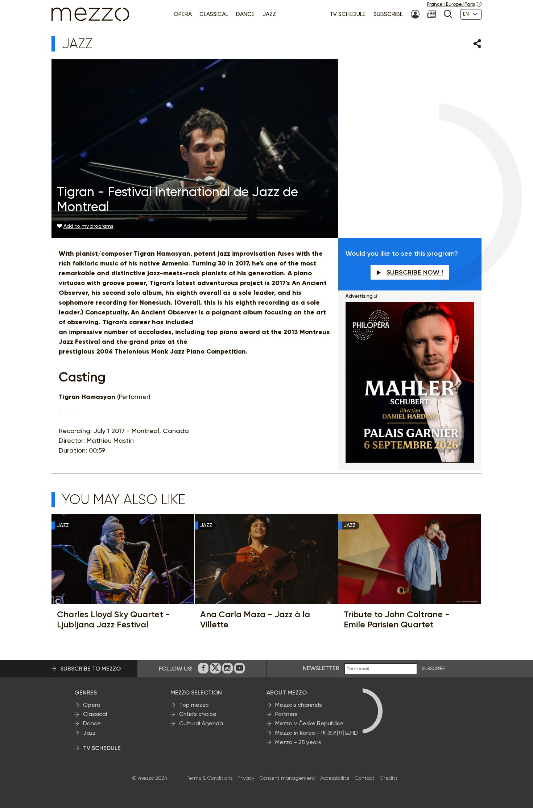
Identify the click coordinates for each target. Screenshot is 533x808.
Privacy (245, 778)
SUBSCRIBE (433, 668)
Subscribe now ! (415, 272)
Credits (388, 778)
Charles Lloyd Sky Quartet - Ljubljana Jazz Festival (113, 619)
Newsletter (321, 668)
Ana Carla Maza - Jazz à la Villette (255, 619)
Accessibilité (335, 778)
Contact (365, 778)
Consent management (287, 778)
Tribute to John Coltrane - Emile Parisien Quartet (397, 619)
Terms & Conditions (209, 778)
